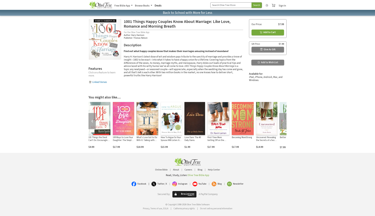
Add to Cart (269, 32)
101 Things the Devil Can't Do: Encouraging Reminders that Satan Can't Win (98, 141)
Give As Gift (269, 49)
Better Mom (285, 137)
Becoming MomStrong (242, 137)
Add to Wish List (269, 62)
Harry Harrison (137, 35)
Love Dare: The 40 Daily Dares (192, 139)
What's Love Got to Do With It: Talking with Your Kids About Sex (147, 140)
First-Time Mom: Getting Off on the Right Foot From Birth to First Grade (217, 141)
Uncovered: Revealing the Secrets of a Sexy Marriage (266, 140)
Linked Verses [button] (99, 82)
